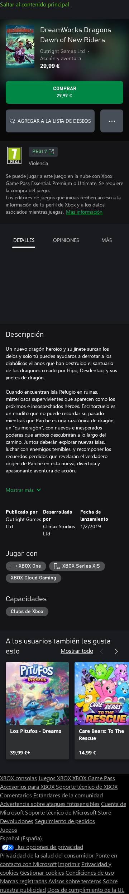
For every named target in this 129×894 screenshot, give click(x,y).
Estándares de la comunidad (68, 795)
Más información (84, 211)
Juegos (8, 829)
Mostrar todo (77, 650)
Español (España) (21, 838)
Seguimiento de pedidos (65, 821)
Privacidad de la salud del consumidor (47, 855)
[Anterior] (102, 651)
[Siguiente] (116, 651)
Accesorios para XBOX (28, 786)
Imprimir (69, 864)
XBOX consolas (18, 778)
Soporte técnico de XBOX (87, 786)
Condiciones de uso (90, 872)
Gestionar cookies (42, 872)
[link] (37, 710)
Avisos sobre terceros (74, 881)
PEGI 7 (39, 151)
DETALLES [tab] (23, 240)
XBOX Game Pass (93, 778)
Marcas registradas (23, 881)
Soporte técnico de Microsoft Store (68, 812)
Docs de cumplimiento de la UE (85, 889)
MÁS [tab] (106, 240)
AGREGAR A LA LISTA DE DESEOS (54, 120)
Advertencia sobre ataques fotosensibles (50, 803)
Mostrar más (20, 489)
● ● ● (112, 121)
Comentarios (16, 795)
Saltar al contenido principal (34, 4)
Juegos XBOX (55, 778)
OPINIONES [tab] (66, 240)
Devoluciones (16, 821)
